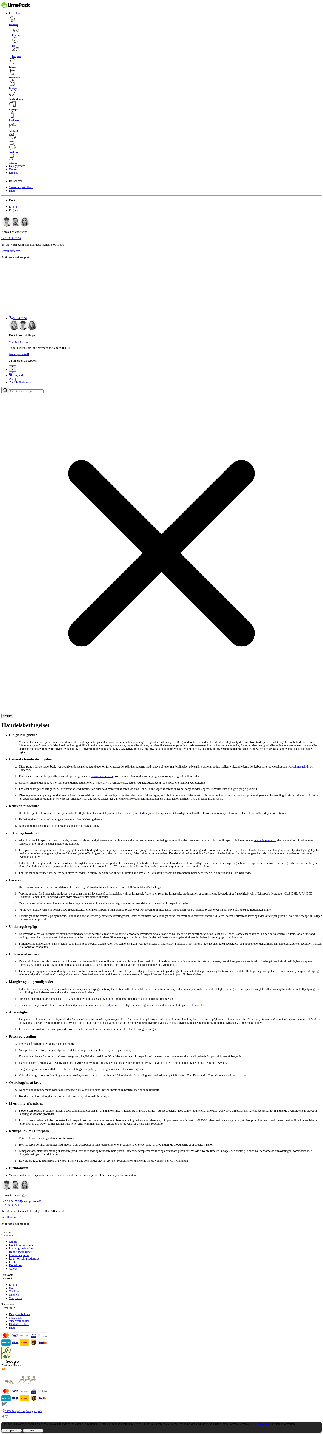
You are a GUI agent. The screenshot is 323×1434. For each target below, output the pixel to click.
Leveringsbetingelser (21, 1248)
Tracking (14, 1291)
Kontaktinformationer (21, 1245)
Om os (13, 169)
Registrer (14, 210)
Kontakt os (15, 1265)
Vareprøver (15, 1298)
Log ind (13, 206)
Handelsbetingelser (20, 1251)
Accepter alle (12, 1430)
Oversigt (29, 1411)
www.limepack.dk (298, 766)
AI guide (38, 1411)
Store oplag (15, 1317)
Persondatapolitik (19, 1255)
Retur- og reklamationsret (24, 1258)
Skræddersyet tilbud (21, 187)
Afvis (33, 1430)
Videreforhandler (19, 1320)
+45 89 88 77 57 (11, 238)
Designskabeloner (19, 1314)
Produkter (15, 13)
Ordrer (13, 1288)
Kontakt (14, 172)
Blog (12, 190)
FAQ (12, 1261)
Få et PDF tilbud (19, 1324)
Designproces (17, 166)
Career (13, 1268)
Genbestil (14, 1294)
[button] (12, 368)
